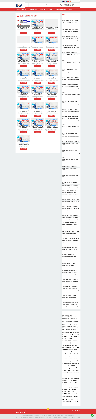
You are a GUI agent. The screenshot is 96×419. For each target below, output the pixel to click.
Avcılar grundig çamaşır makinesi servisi (24, 111)
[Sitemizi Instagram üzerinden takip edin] (64, 1)
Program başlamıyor (67, 396)
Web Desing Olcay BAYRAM (75, 410)
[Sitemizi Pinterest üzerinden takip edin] (68, 1)
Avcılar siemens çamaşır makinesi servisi (24, 127)
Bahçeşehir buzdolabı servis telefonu (69, 326)
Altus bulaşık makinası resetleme (67, 315)
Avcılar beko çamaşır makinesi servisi (52, 94)
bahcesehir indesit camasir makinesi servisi (24, 61)
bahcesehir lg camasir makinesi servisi (37, 45)
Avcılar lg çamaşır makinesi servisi (51, 111)
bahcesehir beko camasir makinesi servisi (52, 28)
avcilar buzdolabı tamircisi (70, 316)
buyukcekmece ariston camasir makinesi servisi (38, 127)
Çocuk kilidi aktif (66, 404)
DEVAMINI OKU (23, 49)
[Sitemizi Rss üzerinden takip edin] (70, 1)
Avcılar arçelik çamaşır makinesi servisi (38, 61)
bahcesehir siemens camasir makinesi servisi (52, 45)
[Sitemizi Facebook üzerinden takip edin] (62, 1)
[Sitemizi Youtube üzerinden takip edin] (67, 1)
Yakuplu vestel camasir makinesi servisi (23, 28)
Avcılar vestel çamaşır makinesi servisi (37, 94)
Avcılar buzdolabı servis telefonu (71, 319)
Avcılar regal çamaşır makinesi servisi (23, 78)
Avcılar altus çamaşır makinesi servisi (51, 78)
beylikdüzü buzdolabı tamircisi (70, 332)
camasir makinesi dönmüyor (69, 345)
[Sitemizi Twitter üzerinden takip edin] (63, 1)
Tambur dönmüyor (75, 402)
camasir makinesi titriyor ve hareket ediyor (69, 382)
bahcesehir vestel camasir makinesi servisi (24, 45)
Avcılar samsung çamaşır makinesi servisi (38, 78)
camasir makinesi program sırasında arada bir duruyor (69, 368)
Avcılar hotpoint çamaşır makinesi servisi (52, 61)
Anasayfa (21, 16)
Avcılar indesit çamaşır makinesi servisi (23, 94)
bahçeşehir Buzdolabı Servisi (71, 324)
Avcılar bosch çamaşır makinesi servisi (37, 111)
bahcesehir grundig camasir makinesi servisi (38, 28)
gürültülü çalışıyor (70, 391)
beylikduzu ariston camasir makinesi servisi (52, 127)
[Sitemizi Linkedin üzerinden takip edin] (66, 1)
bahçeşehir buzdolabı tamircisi (67, 327)
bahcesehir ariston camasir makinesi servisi (24, 144)
